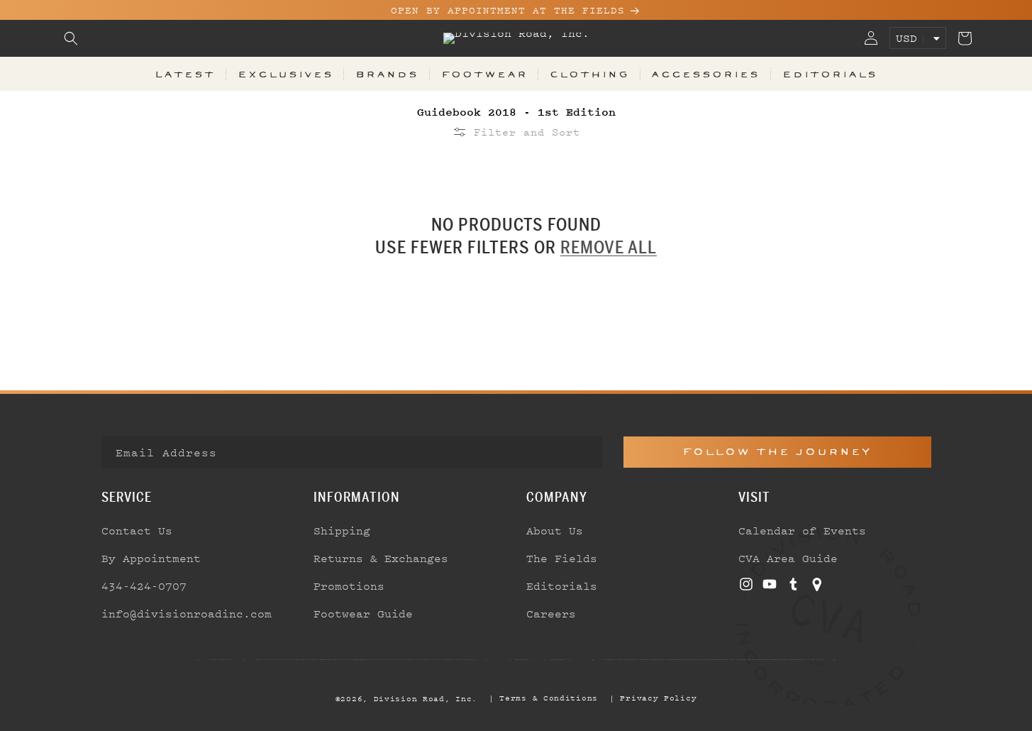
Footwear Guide (363, 613)
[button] (71, 38)
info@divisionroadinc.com (186, 613)
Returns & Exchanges (381, 558)
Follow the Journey (777, 451)
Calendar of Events (802, 530)
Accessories (705, 74)
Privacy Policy (658, 697)
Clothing (589, 74)
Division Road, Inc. (425, 698)
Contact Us (136, 530)
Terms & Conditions (548, 697)
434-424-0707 (144, 585)
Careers (551, 613)
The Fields (561, 558)
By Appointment (151, 558)
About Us (554, 530)
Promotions (349, 585)
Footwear (484, 74)
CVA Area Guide (788, 558)
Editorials (829, 74)
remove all (608, 247)
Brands (386, 74)
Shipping (342, 530)
